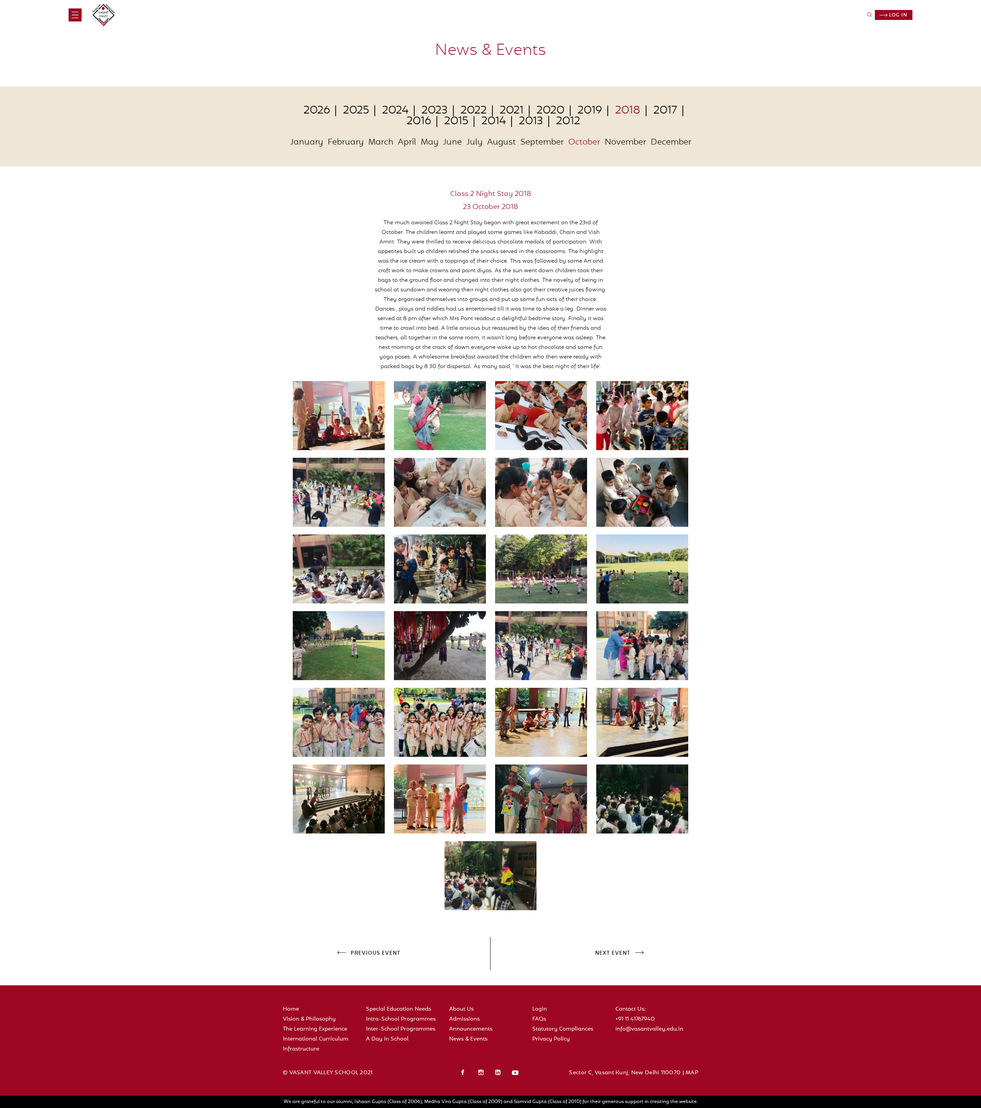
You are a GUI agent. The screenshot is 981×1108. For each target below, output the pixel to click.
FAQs (539, 1019)
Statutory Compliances (562, 1029)
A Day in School (387, 1039)
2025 (356, 111)
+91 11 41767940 (635, 1019)
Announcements (470, 1029)
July (474, 142)
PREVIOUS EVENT (375, 953)
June (452, 142)
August (501, 142)
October (584, 142)
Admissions (464, 1019)
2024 (395, 111)
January (306, 142)
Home (291, 1009)
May (429, 142)
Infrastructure (301, 1049)
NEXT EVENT (612, 953)
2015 (456, 121)
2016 (419, 121)
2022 (474, 111)
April (407, 142)
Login (539, 1009)
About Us (461, 1009)
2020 (550, 111)
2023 (435, 111)
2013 (531, 121)
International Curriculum (315, 1039)
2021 (511, 111)
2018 (627, 111)
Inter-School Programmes (400, 1029)
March (380, 142)
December (671, 142)
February (346, 142)
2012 (568, 121)
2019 (589, 111)
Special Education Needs (398, 1009)
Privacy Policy (551, 1039)
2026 (316, 111)
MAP (692, 1073)
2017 (665, 111)
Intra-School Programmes (401, 1019)
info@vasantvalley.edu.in (649, 1029)
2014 (493, 121)
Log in (897, 15)
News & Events (468, 1039)
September (542, 142)
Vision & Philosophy (309, 1019)
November (625, 142)
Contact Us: (630, 1009)
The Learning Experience (315, 1029)
